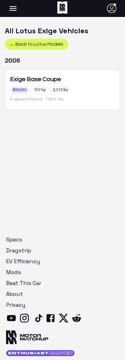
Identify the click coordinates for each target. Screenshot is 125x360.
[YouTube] (12, 321)
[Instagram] (25, 321)
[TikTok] (38, 321)
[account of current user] (13, 8)
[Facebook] (51, 321)
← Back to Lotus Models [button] (36, 44)
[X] (64, 321)
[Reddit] (77, 321)
